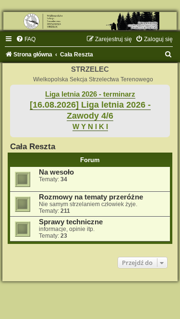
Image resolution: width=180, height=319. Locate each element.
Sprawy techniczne (71, 222)
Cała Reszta (32, 146)
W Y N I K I (90, 127)
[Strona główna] (90, 21)
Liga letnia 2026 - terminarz (90, 94)
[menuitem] (26, 39)
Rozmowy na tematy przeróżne (91, 197)
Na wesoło (56, 172)
